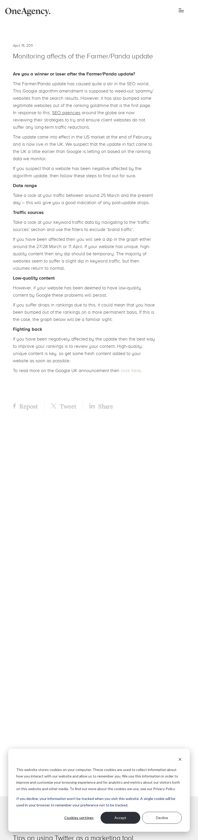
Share (105, 406)
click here (131, 370)
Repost (28, 406)
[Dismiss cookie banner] (180, 760)
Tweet (67, 406)
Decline (162, 817)
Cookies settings (79, 817)
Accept (120, 817)
